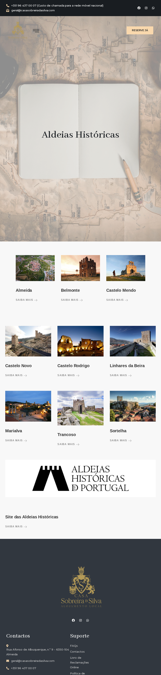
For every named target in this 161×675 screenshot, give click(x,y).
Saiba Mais (25, 299)
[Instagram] (146, 7)
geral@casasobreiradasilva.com (33, 10)
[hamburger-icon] (36, 31)
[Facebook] (139, 7)
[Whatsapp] (153, 7)
